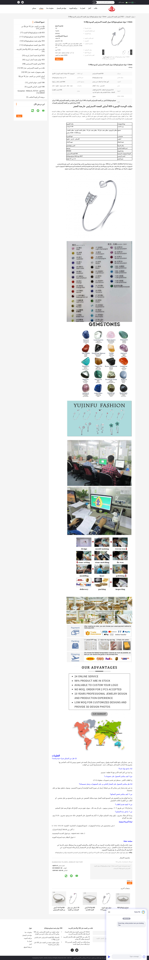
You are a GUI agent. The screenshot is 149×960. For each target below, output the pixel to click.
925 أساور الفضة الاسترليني (115, 16)
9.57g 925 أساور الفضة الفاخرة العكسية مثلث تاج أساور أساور (90, 909)
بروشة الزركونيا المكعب (37, 97)
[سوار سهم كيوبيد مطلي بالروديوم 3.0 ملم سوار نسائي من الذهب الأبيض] (106, 898)
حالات (95, 8)
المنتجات (127, 16)
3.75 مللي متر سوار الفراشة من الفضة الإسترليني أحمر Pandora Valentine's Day (73, 909)
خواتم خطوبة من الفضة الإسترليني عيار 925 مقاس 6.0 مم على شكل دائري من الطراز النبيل (46, 933)
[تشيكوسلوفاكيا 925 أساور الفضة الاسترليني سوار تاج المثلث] (123, 898)
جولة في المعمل (61, 8)
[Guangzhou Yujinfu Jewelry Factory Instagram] (18, 2)
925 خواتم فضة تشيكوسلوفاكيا (34, 41)
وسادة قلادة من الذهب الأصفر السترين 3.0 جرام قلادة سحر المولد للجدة (77, 943)
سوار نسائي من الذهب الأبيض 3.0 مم (101, 852)
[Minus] (109, 912)
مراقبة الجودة (73, 8)
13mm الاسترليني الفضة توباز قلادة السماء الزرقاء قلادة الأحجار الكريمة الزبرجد (77, 933)
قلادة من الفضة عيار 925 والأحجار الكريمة (31, 49)
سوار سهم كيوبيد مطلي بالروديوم (119, 852)
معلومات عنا (50, 8)
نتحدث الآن (121, 2)
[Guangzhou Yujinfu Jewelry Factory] (112, 9)
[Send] (109, 957)
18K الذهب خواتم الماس (36, 83)
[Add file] (144, 957)
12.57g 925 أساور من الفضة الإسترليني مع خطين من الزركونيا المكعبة (59, 909)
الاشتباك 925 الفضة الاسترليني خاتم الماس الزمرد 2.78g (46, 938)
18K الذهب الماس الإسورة (36, 87)
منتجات (41, 8)
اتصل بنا (82, 8)
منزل (133, 16)
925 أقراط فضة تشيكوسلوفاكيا (34, 37)
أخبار (89, 8)
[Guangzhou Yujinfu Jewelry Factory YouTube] (22, 2)
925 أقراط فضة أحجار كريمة (35, 55)
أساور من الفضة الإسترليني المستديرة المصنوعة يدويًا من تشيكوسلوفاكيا (73, 852)
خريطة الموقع (28, 947)
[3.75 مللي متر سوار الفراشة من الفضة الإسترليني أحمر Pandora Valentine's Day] (73, 898)
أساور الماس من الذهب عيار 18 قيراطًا (32, 76)
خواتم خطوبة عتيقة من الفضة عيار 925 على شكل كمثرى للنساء (46, 943)
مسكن (34, 8)
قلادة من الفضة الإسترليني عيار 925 (33, 68)
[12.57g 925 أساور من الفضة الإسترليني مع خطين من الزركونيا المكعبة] (59, 898)
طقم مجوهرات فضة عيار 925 (35, 72)
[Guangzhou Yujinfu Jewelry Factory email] (44, 111)
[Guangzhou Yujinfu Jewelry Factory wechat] (33, 111)
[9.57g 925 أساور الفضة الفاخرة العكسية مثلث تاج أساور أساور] (90, 898)
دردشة (58, 59)
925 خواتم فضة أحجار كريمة (35, 60)
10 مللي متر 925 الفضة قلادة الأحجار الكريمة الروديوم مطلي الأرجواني (76, 938)
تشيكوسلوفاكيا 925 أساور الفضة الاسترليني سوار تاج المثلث (123, 909)
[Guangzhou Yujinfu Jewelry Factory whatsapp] (39, 111)
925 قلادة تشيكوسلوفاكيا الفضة (34, 33)
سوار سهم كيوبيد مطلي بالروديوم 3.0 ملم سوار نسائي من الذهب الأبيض (106, 909)
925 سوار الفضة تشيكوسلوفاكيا (34, 45)
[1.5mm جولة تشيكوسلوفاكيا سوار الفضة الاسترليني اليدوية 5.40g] (118, 37)
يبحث (94, 2)
